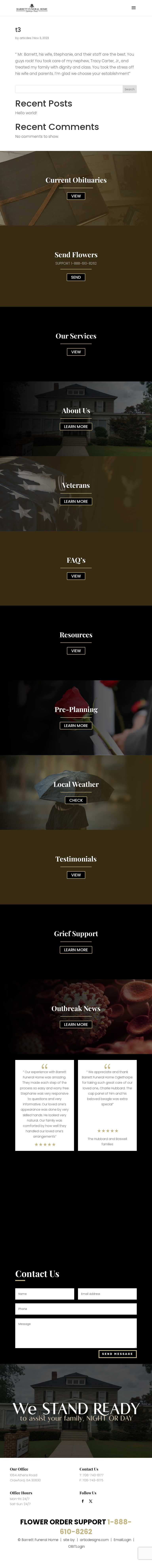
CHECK (76, 800)
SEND (76, 277)
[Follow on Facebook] (83, 1501)
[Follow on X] (90, 1501)
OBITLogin (76, 1546)
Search (130, 89)
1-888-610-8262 (84, 263)
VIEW (76, 196)
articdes (25, 38)
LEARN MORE (76, 426)
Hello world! (26, 113)
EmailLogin (122, 1539)
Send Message (117, 1354)
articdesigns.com (94, 1539)
